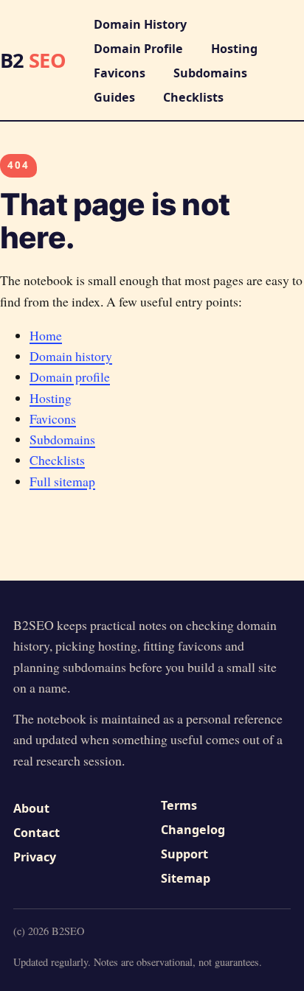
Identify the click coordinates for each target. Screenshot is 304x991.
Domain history (71, 356)
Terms (179, 805)
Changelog (193, 830)
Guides (114, 97)
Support (184, 854)
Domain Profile (138, 49)
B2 (33, 60)
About (31, 808)
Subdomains (210, 73)
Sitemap (185, 878)
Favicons (119, 73)
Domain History (140, 24)
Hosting (234, 49)
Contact (36, 832)
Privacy (34, 857)
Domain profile (70, 376)
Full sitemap (62, 481)
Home (46, 335)
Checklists (193, 97)
